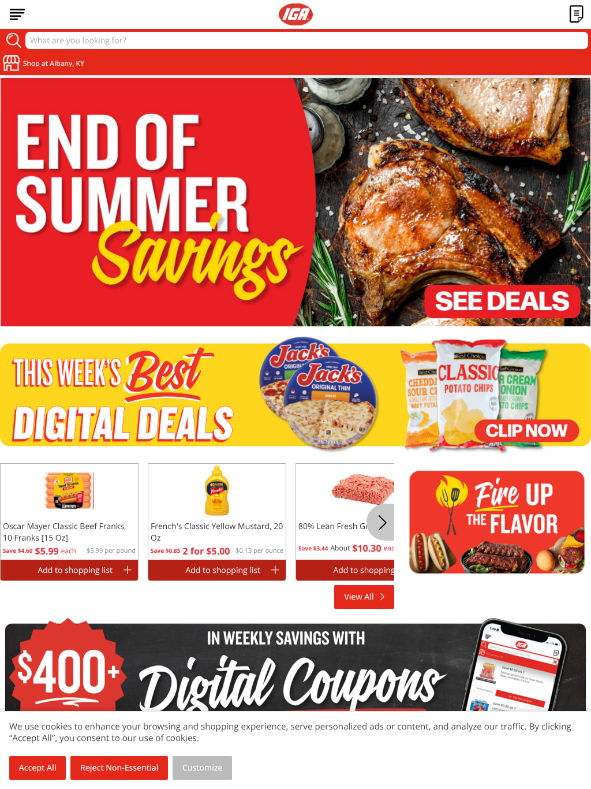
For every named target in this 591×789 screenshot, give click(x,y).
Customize (202, 767)
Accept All (38, 767)
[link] (295, 202)
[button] (69, 513)
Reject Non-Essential (119, 767)
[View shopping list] (576, 14)
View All (359, 596)
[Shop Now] (17, 14)
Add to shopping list (75, 570)
